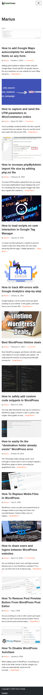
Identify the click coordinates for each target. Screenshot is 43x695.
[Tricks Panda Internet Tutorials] (8, 3)
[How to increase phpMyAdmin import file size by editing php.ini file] (21, 148)
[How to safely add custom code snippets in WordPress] (21, 378)
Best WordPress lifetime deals (21, 342)
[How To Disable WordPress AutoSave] (21, 635)
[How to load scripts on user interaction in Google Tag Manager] (21, 208)
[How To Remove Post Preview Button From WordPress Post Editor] (21, 585)
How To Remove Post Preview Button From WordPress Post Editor (21, 602)
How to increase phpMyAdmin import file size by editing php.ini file (21, 168)
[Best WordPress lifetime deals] (21, 324)
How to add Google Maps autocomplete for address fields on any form (18, 52)
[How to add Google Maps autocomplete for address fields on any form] (21, 34)
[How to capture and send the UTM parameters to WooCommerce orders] (21, 92)
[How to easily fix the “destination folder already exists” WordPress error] (21, 428)
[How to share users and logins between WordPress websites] (21, 531)
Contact (5, 693)
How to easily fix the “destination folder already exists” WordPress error (19, 445)
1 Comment (29, 60)
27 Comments (30, 558)
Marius (6, 60)
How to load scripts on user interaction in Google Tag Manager (20, 229)
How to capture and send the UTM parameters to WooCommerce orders (21, 112)
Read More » (16, 74)
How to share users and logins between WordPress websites (19, 549)
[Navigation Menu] (38, 3)
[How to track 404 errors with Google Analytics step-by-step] (21, 269)
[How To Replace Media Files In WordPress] (21, 481)
